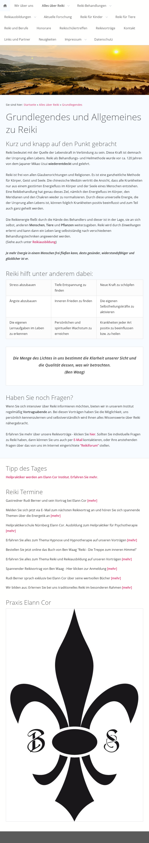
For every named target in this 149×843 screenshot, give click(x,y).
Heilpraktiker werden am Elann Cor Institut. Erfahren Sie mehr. (52, 477)
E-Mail (78, 440)
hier (92, 434)
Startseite (30, 105)
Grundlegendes (72, 105)
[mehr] (92, 500)
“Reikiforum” (89, 445)
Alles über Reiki (49, 105)
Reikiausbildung (44, 242)
